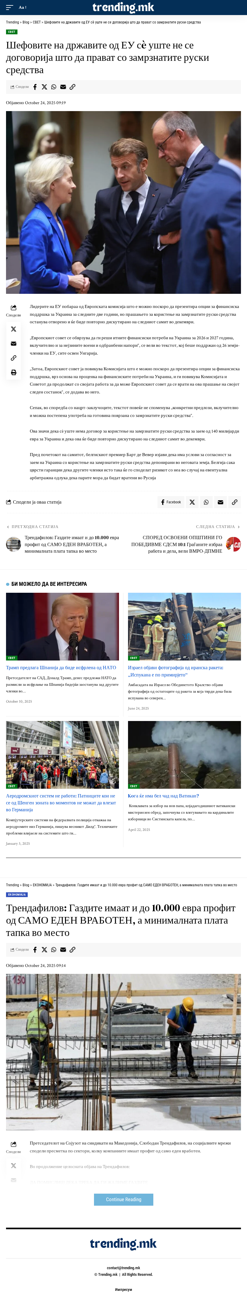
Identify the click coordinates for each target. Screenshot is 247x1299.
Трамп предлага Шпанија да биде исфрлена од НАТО (61, 667)
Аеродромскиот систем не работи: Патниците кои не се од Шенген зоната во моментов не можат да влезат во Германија (61, 802)
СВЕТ (11, 31)
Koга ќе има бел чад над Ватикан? (163, 795)
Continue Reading (123, 1199)
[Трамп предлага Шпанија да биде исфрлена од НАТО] (62, 626)
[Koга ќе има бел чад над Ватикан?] (184, 755)
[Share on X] (44, 87)
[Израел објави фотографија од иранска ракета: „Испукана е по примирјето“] (184, 626)
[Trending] (123, 7)
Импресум (123, 1289)
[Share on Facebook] (35, 87)
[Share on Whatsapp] (53, 87)
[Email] (63, 87)
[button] (11, 7)
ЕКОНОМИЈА (17, 894)
